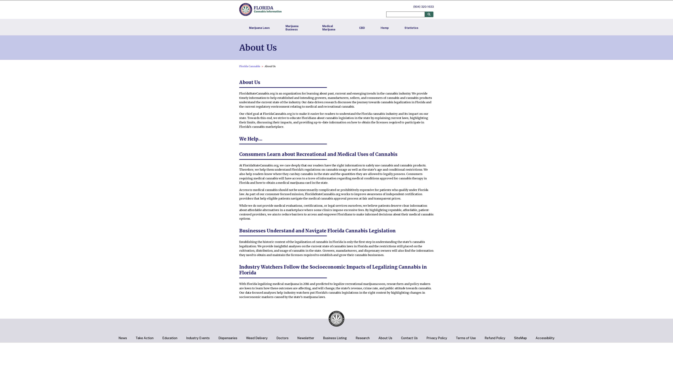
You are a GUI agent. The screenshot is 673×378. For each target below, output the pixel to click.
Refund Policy (495, 338)
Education (169, 338)
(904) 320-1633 (423, 6)
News (122, 338)
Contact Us (409, 338)
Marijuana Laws (259, 28)
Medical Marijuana (328, 27)
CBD (362, 28)
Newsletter (305, 338)
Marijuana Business (291, 27)
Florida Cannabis (249, 66)
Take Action (145, 338)
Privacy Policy (436, 338)
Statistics (411, 28)
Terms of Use (466, 338)
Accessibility (545, 338)
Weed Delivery (257, 338)
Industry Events (198, 338)
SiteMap (520, 338)
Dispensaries (227, 338)
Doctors (282, 338)
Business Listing (335, 338)
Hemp (385, 28)
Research (363, 338)
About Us (385, 338)
